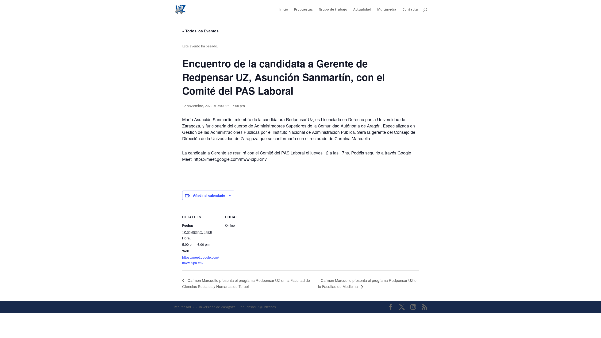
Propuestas (303, 10)
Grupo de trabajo (333, 10)
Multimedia (386, 10)
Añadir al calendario (209, 195)
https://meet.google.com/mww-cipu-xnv (230, 159)
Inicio (283, 10)
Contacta (410, 10)
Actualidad (362, 10)
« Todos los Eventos (200, 31)
